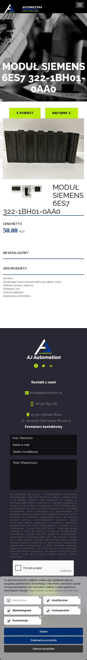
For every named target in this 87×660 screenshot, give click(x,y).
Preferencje (20, 620)
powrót (26, 113)
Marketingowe (22, 610)
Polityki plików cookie (40, 590)
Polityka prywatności (66, 590)
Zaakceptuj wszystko (43, 640)
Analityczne (59, 600)
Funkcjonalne (60, 610)
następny (60, 113)
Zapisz (43, 631)
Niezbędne (19, 600)
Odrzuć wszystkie (43, 648)
